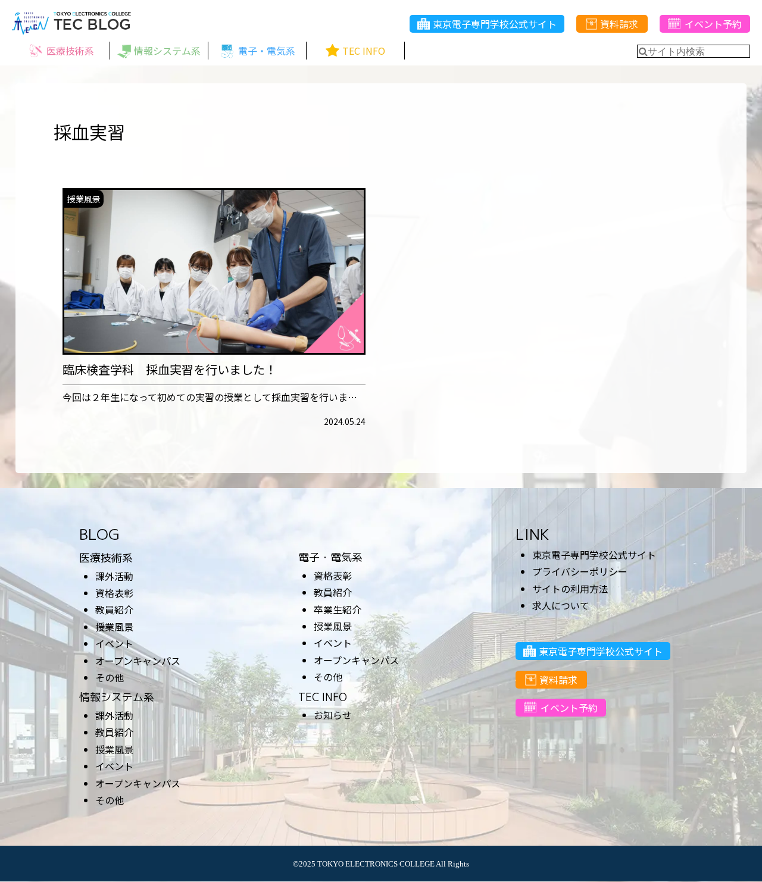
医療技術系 (106, 558)
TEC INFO (322, 697)
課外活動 (114, 576)
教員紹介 (114, 609)
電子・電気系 (330, 557)
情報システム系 (116, 697)
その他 (109, 677)
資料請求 (619, 24)
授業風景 (114, 627)
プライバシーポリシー (579, 571)
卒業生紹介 (337, 609)
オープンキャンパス (137, 660)
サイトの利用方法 (570, 588)
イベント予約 (713, 24)
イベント (114, 643)
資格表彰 (114, 593)
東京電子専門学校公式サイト (495, 24)
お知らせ (333, 715)
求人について (560, 605)
